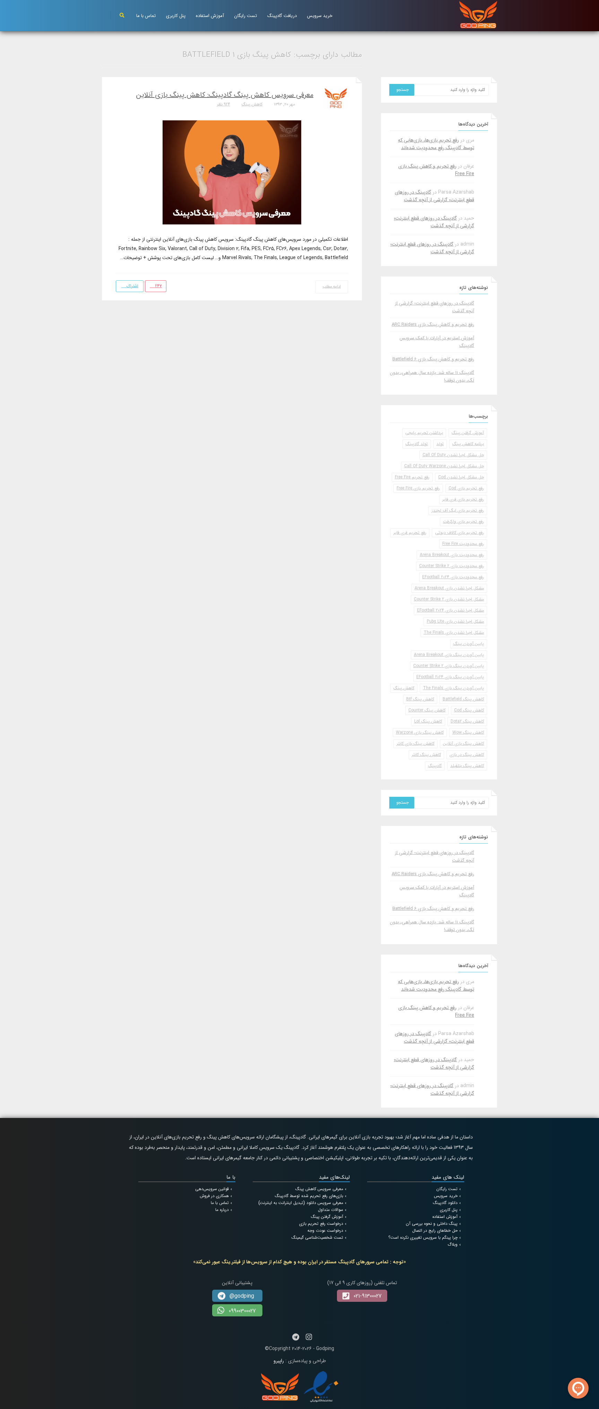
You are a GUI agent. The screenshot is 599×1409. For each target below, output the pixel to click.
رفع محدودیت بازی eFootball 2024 (453, 577)
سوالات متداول (330, 1209)
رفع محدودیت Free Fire (463, 543)
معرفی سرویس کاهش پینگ (319, 1189)
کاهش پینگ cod (469, 710)
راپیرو (279, 1361)
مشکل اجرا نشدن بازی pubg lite (455, 621)
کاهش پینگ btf (420, 699)
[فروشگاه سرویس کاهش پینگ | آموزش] (478, 14)
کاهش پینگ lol (428, 721)
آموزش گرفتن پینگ (468, 432)
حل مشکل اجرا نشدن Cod (461, 477)
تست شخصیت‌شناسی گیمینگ (317, 1237)
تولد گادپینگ (417, 444)
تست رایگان (245, 15)
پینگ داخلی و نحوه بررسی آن (432, 1223)
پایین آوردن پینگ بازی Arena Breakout (449, 654)
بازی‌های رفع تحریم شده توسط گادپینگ (309, 1196)
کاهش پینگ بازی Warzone (420, 732)
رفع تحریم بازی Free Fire (418, 488)
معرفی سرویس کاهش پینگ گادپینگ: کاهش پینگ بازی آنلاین (224, 94)
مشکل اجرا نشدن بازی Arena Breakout (449, 588)
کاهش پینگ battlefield (463, 699)
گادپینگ (435, 765)
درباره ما (222, 1209)
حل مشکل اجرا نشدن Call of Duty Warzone (444, 466)
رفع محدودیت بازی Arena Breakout (452, 555)
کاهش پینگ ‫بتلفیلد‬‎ (467, 765)
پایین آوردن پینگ (468, 643)
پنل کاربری (175, 15)
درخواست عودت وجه (325, 1230)
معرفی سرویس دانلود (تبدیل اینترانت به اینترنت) (300, 1202)
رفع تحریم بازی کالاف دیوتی (459, 532)
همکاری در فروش (214, 1196)
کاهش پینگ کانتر (426, 754)
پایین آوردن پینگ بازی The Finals (453, 688)
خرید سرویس (319, 15)
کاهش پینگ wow (468, 732)
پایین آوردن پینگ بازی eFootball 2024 (450, 677)
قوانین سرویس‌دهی (212, 1189)
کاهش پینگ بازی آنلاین (463, 743)
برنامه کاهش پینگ (468, 444)
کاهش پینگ (252, 104)
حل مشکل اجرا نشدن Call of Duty (453, 455)
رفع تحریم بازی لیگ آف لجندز (458, 510)
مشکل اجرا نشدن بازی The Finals (454, 632)
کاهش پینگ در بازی (467, 754)
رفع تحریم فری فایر (409, 532)
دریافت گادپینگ (282, 15)
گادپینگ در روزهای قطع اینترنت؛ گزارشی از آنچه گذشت (434, 196)
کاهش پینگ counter (426, 710)
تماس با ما (146, 15)
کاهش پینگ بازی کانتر (415, 743)
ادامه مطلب (332, 287)
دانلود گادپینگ (445, 1202)
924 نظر (223, 104)
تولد (440, 444)
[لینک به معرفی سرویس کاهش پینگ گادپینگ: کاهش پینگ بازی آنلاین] (232, 172)
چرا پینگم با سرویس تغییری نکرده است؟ (423, 1237)
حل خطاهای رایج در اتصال (435, 1230)
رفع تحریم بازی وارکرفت (463, 521)
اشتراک (131, 286)
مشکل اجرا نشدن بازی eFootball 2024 (450, 610)
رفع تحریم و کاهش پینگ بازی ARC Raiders (433, 324)
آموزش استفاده (210, 15)
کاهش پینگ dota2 (467, 721)
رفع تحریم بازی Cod (466, 488)
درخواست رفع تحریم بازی (321, 1223)
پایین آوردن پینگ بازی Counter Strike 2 (448, 666)
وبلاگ (453, 1244)
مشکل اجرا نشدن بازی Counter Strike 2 (449, 599)
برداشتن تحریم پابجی (424, 432)
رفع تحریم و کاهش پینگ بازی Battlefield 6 (433, 359)
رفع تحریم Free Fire (412, 477)
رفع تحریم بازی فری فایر (463, 499)
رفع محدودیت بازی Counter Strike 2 (451, 566)
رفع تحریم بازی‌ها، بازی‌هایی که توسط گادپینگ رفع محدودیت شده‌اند (436, 144)
